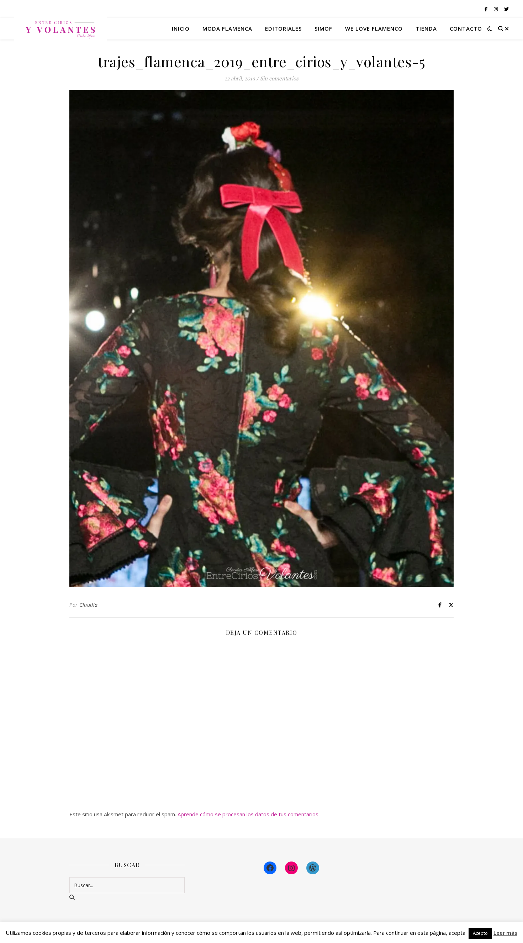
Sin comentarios (279, 78)
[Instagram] (291, 868)
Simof (323, 28)
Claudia (88, 604)
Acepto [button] (480, 933)
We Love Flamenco (374, 28)
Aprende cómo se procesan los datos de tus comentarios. (248, 814)
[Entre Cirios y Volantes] (60, 28)
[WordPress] (312, 868)
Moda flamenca (227, 28)
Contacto (466, 28)
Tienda (426, 28)
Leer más (505, 932)
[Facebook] (270, 868)
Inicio (181, 28)
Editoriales (283, 28)
